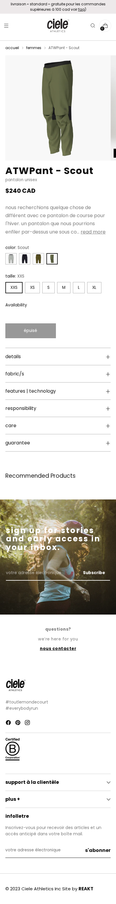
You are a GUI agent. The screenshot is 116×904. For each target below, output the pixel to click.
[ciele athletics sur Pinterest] (18, 723)
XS (32, 287)
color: (17, 247)
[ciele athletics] (58, 25)
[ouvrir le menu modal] (6, 26)
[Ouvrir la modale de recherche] (93, 26)
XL (94, 287)
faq (81, 9)
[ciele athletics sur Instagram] (28, 723)
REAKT (86, 889)
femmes (33, 47)
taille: (14, 276)
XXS (14, 287)
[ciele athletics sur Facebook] (8, 723)
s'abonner (98, 850)
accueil (12, 47)
